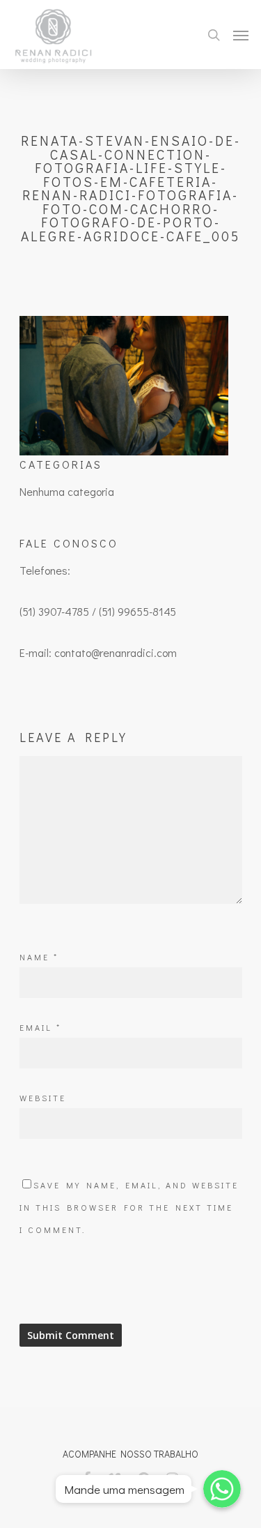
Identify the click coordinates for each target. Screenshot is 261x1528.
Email (40, 1027)
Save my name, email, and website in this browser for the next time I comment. (129, 1207)
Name (38, 956)
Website (42, 1097)
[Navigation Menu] (240, 35)
